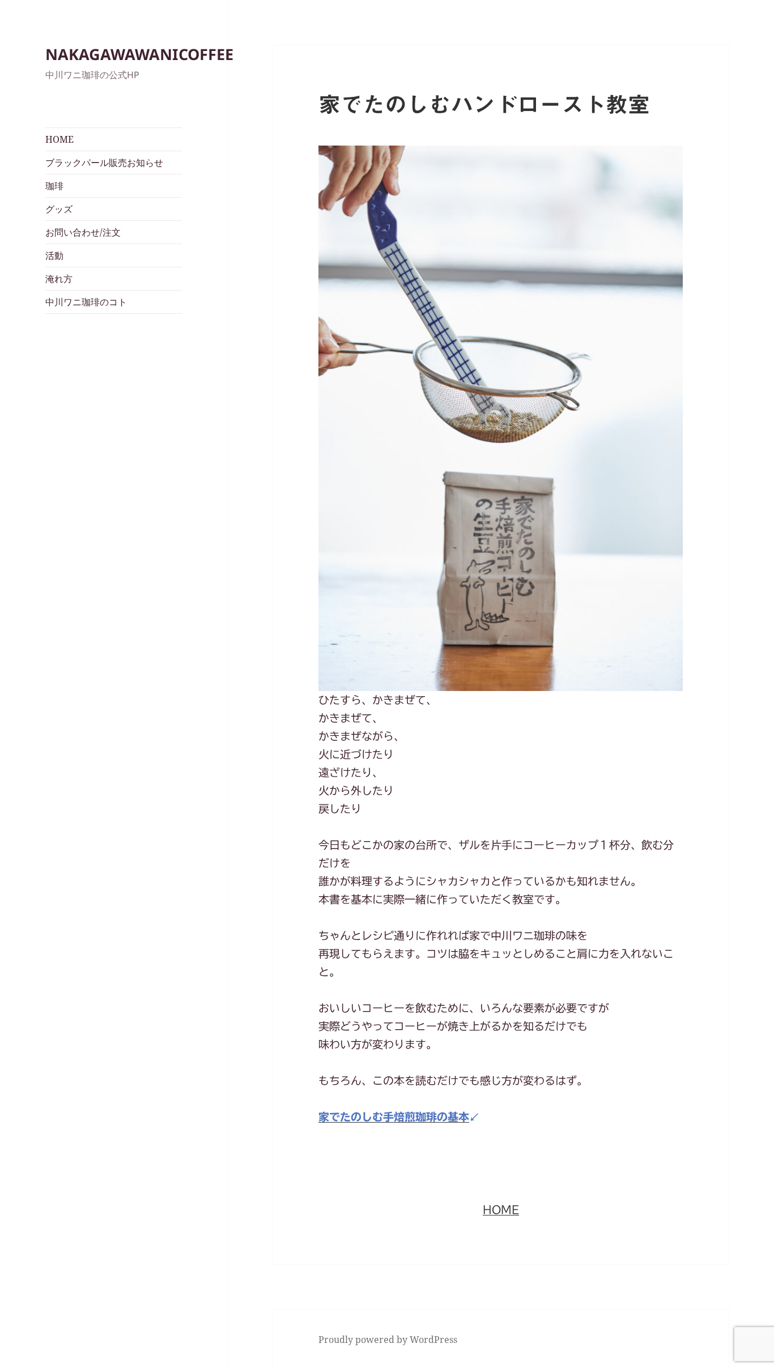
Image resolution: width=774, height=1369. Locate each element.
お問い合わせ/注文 (83, 232)
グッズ (59, 209)
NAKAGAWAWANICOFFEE (139, 54)
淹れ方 (59, 278)
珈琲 (54, 186)
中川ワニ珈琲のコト (86, 302)
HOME (59, 139)
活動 (54, 255)
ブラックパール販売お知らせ (104, 162)
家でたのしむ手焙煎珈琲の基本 (393, 1116)
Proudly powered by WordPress (387, 1339)
